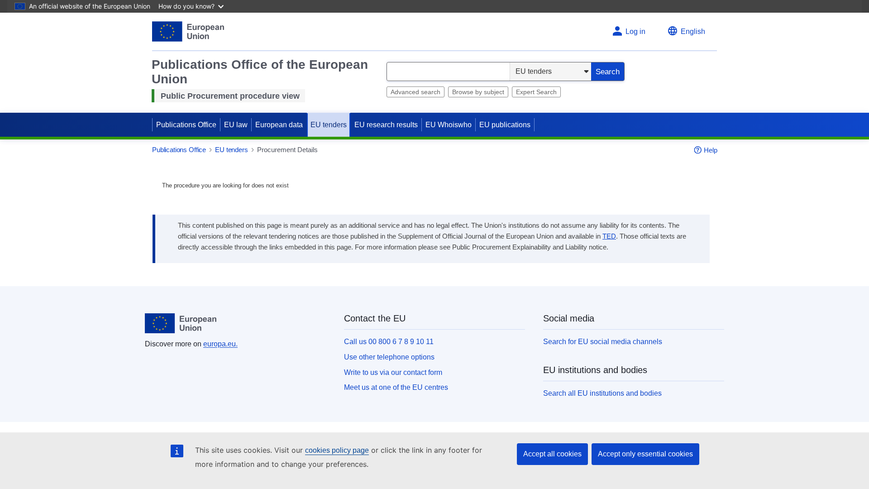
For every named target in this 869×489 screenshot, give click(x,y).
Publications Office (186, 125)
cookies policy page (337, 450)
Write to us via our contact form (393, 372)
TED (609, 236)
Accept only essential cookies (645, 454)
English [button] (693, 31)
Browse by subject (478, 92)
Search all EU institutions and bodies (602, 393)
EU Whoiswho (448, 125)
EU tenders (328, 125)
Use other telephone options (389, 357)
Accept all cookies (552, 454)
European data (279, 125)
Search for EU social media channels (602, 341)
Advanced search (415, 92)
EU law (236, 125)
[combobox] (448, 71)
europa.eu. (220, 344)
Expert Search (536, 92)
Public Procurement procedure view (230, 96)
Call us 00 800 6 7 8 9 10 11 (389, 341)
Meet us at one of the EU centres (396, 387)
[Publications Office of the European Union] (188, 31)
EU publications (504, 125)
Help (710, 150)
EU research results (386, 125)
